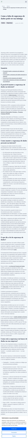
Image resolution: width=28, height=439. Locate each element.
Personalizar (14, 432)
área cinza (5, 286)
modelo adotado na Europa (20, 316)
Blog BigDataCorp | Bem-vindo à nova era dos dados (7, 2)
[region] (14, 427)
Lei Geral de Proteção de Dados (17, 266)
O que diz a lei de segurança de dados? (12, 78)
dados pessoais (13, 95)
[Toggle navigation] (26, 2)
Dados (8, 6)
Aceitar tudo (14, 428)
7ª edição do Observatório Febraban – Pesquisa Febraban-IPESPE (13, 112)
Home (3, 6)
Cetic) (15, 249)
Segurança (9, 22)
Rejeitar (14, 436)
